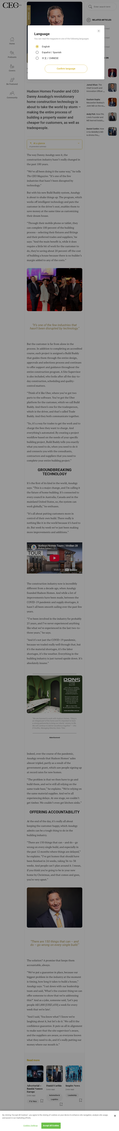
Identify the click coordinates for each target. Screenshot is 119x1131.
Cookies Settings (30, 1125)
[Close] (115, 1115)
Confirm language (66, 68)
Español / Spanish (51, 52)
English (46, 46)
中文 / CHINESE (50, 58)
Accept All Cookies (51, 1125)
